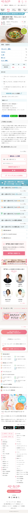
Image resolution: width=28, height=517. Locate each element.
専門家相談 (5, 441)
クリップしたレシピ (7, 371)
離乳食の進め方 (7, 230)
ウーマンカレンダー (21, 462)
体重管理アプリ (20, 456)
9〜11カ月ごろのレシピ (6, 367)
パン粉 (2, 54)
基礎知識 (4, 443)
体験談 (4, 457)
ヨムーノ (18, 468)
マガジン (18, 439)
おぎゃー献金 (19, 480)
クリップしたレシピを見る (15, 175)
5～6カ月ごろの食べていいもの (7, 377)
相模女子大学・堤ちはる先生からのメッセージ (13, 387)
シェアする (6, 116)
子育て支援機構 (20, 478)
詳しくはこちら (21, 424)
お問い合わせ (13, 508)
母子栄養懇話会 (20, 482)
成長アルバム (5, 467)
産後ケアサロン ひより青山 (21, 472)
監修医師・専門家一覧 (8, 436)
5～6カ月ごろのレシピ (6, 365)
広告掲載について (16, 506)
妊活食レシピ (5, 465)
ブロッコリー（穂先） (6, 49)
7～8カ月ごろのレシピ (20, 365)
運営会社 (19, 501)
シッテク (18, 466)
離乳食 (6, 5)
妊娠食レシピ (5, 463)
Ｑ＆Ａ (4, 455)
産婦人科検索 (5, 473)
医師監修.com (20, 470)
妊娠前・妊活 (5, 445)
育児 (4, 451)
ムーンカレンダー (20, 460)
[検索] (22, 2)
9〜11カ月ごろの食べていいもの (7, 381)
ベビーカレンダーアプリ (21, 454)
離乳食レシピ (12, 5)
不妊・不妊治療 (6, 453)
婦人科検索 (5, 475)
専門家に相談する (14, 253)
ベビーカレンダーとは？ (11, 501)
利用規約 (23, 506)
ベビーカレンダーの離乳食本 (9, 390)
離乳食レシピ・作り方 (7, 362)
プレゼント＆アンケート (21, 445)
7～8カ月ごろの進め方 (20, 356)
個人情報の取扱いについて (9, 504)
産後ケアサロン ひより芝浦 (21, 474)
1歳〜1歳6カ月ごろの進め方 (21, 359)
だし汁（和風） (4, 60)
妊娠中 (4, 447)
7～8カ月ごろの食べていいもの (20, 377)
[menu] (25, 2)
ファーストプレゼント (21, 449)
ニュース (4, 439)
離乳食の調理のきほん (7, 106)
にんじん (3, 52)
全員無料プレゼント (21, 447)
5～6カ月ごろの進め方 (6, 356)
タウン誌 (18, 441)
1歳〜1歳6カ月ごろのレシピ (21, 368)
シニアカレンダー (20, 464)
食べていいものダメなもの (10, 234)
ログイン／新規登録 (14, 491)
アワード (18, 437)
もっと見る (23, 151)
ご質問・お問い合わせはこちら (14, 349)
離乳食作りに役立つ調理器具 (9, 104)
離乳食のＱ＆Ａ (7, 238)
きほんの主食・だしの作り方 (9, 108)
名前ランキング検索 (21, 435)
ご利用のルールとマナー (14, 339)
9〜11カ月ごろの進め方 (6, 359)
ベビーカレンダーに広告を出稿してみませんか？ (14, 332)
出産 (4, 449)
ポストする (23, 116)
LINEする (15, 116)
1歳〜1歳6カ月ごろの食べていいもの (21, 381)
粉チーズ (3, 57)
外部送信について (19, 504)
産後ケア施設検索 (6, 471)
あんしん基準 (25, 10)
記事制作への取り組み (8, 433)
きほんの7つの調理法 (7, 384)
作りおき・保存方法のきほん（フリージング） (13, 110)
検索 (14, 170)
